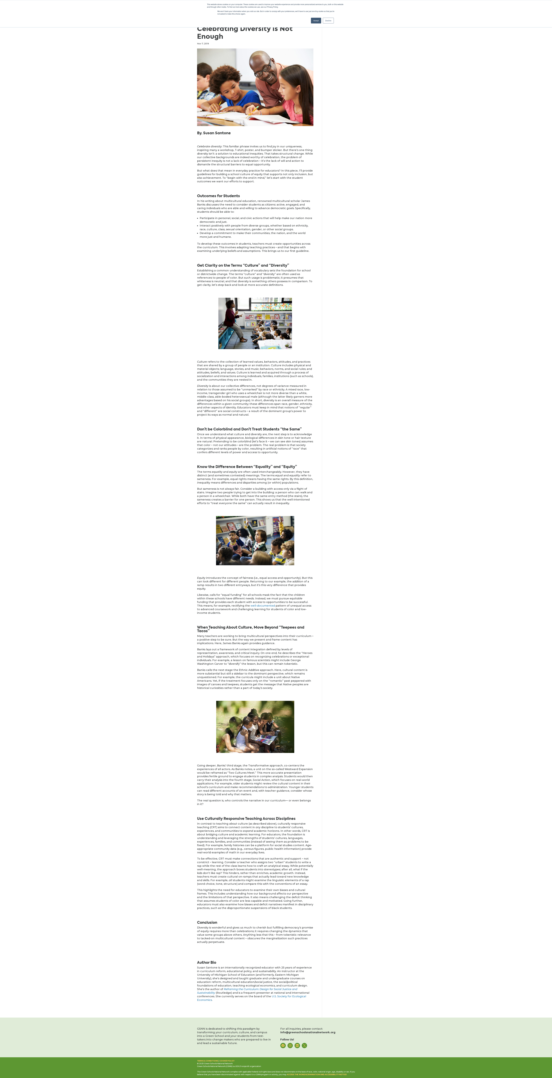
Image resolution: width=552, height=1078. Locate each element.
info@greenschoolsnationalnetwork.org (307, 1032)
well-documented (263, 605)
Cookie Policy (227, 1061)
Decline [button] (328, 20)
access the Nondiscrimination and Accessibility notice (317, 1074)
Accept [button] (316, 20)
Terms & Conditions (207, 1061)
